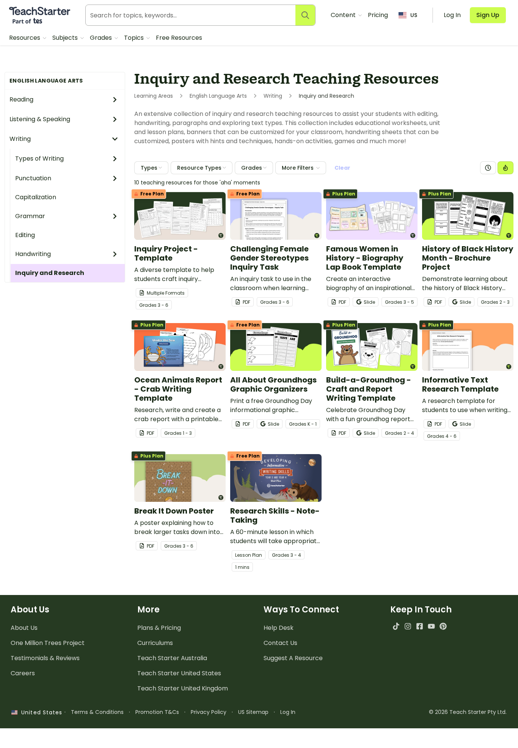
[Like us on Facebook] (419, 626)
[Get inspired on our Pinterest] (443, 626)
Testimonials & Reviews (45, 658)
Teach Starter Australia (172, 658)
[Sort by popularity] (505, 167)
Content (344, 15)
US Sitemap (253, 712)
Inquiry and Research (49, 273)
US (413, 15)
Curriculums (155, 643)
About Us (24, 627)
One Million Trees (48, 643)
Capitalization (35, 197)
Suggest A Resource (293, 658)
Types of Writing (39, 158)
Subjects (65, 37)
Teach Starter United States (179, 673)
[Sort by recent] (488, 167)
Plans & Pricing (159, 627)
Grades (101, 37)
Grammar (30, 216)
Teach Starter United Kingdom (182, 688)
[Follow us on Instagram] (408, 626)
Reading (21, 99)
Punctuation (33, 178)
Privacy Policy (208, 712)
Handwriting (33, 254)
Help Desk (279, 627)
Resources (25, 37)
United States (39, 712)
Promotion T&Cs (157, 712)
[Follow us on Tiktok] (396, 626)
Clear (342, 168)
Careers (23, 673)
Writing (20, 138)
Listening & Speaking (39, 119)
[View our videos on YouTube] (431, 626)
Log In (287, 712)
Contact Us (280, 643)
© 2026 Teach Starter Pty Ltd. (468, 712)
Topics (134, 37)
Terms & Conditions (97, 712)
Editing (25, 235)
